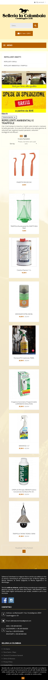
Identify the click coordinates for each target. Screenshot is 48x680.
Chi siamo (6, 649)
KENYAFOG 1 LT (24, 446)
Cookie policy (7, 665)
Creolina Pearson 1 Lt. (24, 270)
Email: (18, 621)
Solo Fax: (15, 631)
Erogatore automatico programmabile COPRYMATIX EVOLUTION (24, 403)
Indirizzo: (23, 614)
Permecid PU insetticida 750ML (24, 358)
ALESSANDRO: (17, 629)
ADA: (14, 626)
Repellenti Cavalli (10, 61)
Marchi (5, 113)
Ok (23, 678)
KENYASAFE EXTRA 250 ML (24, 314)
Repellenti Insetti (12, 57)
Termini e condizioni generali (13, 655)
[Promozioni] (24, 101)
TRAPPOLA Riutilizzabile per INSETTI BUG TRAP (24, 227)
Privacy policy (8, 662)
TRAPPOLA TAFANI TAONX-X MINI (24, 534)
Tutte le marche (9, 117)
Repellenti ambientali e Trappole (15, 65)
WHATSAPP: (16, 634)
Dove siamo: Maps (9, 652)
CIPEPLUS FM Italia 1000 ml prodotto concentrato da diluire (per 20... (24, 491)
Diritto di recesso (9, 659)
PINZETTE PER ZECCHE (24, 182)
